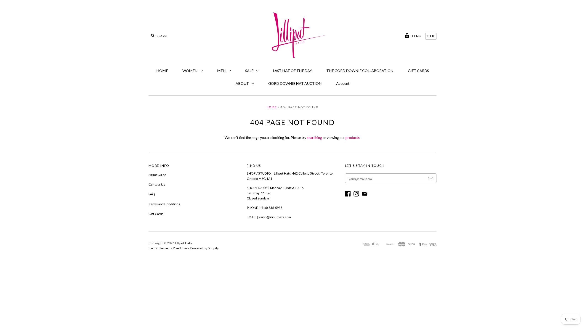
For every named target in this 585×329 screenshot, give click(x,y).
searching (314, 137)
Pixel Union (181, 248)
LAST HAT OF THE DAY (292, 70)
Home (271, 107)
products (353, 137)
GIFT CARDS (418, 70)
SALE (249, 70)
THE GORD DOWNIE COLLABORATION (360, 70)
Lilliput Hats (183, 243)
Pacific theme (158, 248)
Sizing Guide (157, 175)
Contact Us (157, 184)
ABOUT (243, 83)
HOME (162, 70)
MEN (221, 70)
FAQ (152, 194)
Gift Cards (156, 214)
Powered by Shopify (204, 248)
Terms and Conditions (164, 204)
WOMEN (190, 70)
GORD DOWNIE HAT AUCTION (295, 83)
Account (342, 83)
